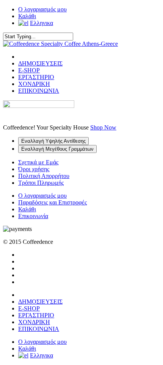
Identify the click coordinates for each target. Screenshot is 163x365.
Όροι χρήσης (33, 169)
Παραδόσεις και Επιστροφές (52, 202)
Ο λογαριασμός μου (42, 9)
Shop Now (103, 127)
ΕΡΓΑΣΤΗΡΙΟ (36, 77)
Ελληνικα (41, 23)
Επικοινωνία (33, 216)
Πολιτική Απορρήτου (43, 176)
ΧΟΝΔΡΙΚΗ (34, 84)
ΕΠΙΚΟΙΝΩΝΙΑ (38, 90)
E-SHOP (29, 70)
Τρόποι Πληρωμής (41, 182)
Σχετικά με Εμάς (38, 162)
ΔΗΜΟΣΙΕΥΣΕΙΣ (40, 63)
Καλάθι (27, 16)
